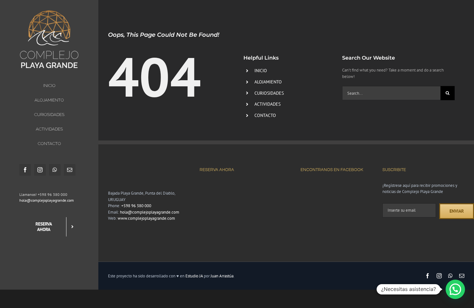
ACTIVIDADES (267, 104)
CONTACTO (265, 115)
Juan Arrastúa (222, 276)
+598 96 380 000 (136, 205)
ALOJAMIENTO (268, 82)
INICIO (260, 70)
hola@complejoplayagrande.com (46, 200)
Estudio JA (194, 276)
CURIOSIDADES (269, 93)
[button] (455, 289)
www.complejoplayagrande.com (146, 218)
